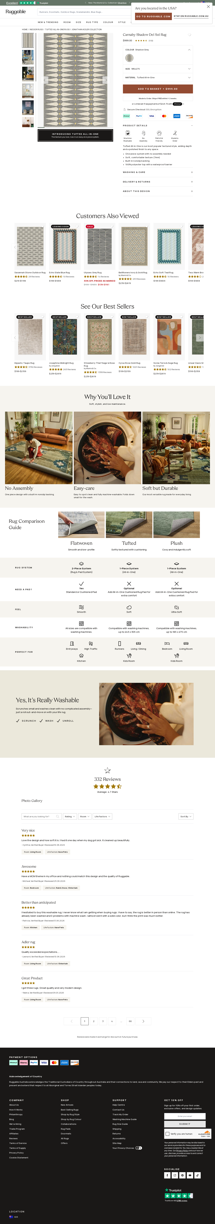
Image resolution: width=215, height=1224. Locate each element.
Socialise (172, 1169)
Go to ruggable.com (153, 16)
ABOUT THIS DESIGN (136, 191)
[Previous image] (44, 80)
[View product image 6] (29, 124)
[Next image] (106, 80)
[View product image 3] (29, 74)
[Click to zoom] (75, 80)
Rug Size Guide (120, 1124)
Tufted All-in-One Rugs (57, 29)
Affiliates (14, 1133)
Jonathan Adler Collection (87, 29)
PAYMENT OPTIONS (23, 1057)
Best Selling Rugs (70, 1109)
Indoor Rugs (36, 29)
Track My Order (120, 1114)
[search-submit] (59, 816)
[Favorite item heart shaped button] (189, 35)
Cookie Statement (18, 1157)
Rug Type (92, 22)
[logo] (15, 12)
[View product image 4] (29, 90)
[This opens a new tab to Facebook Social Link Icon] (167, 1175)
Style (122, 22)
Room (67, 22)
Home (25, 29)
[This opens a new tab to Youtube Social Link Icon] (190, 1175)
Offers (64, 1143)
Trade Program (17, 1128)
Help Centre (119, 1104)
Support (120, 1100)
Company (16, 1100)
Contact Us (118, 1109)
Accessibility (119, 1138)
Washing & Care (134, 172)
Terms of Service (18, 1143)
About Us (14, 1104)
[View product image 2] (29, 57)
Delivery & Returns (136, 181)
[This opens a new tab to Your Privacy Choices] (138, 1148)
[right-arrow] (129, 3)
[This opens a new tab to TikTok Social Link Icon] (197, 1175)
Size (78, 22)
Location (17, 1211)
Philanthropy (16, 1114)
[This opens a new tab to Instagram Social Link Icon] (175, 1175)
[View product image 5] (29, 107)
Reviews (13, 1138)
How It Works (16, 1109)
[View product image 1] (29, 40)
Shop (65, 1100)
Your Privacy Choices (123, 1148)
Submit (185, 1124)
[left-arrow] (86, 3)
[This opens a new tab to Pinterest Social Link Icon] (182, 1175)
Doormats (66, 1133)
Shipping (117, 1128)
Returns (117, 1133)
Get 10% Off (173, 1100)
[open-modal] (208, 6)
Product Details (135, 125)
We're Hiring (15, 1124)
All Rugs (65, 1138)
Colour (108, 22)
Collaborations (68, 1124)
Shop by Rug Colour (71, 1119)
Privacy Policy (16, 1152)
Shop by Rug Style (70, 1114)
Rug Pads (66, 1128)
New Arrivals (67, 1104)
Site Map (117, 1143)
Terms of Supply (17, 1148)
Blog (11, 1119)
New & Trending (48, 22)
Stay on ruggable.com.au (191, 16)
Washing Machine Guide (125, 1119)
